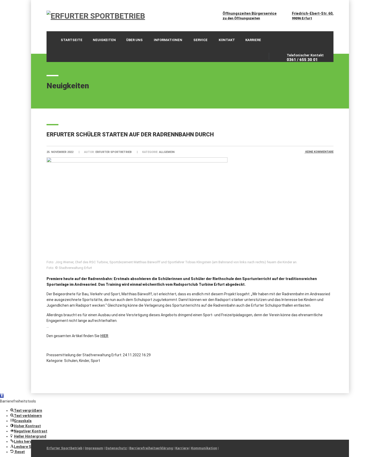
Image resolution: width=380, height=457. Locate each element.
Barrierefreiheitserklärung (151, 448)
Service (200, 40)
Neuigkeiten (104, 40)
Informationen (168, 40)
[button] (2, 396)
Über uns (134, 40)
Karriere (253, 40)
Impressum (94, 448)
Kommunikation (204, 448)
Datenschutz (116, 448)
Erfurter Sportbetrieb (64, 448)
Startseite (71, 40)
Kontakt (227, 40)
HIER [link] (104, 336)
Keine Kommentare (319, 151)
